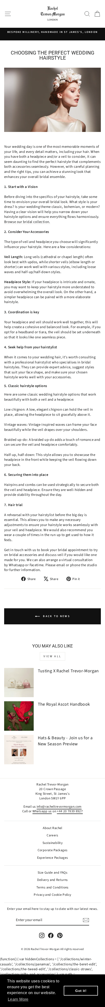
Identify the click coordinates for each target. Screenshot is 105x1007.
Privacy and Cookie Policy (52, 894)
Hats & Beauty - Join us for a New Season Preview (65, 741)
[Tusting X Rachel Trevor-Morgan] (19, 682)
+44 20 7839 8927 (70, 811)
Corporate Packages (53, 850)
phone (75, 565)
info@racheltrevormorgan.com (59, 806)
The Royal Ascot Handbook (64, 704)
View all (52, 656)
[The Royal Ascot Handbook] (19, 716)
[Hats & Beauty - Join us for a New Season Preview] (19, 749)
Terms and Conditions (52, 887)
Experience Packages (52, 857)
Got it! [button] (80, 991)
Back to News (56, 616)
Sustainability (52, 843)
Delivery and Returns (52, 880)
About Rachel (52, 828)
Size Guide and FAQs (52, 872)
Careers (52, 835)
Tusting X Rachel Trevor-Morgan (68, 671)
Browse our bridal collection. (27, 221)
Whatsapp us (42, 811)
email (60, 565)
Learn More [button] (18, 999)
